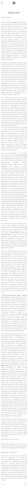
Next (25, 484)
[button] (2, 3)
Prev (3, 484)
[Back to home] (14, 3)
